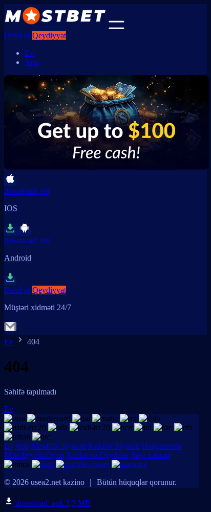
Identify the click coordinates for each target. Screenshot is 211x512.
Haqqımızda (161, 445)
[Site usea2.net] (55, 26)
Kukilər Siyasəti (114, 445)
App (32, 62)
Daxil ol (17, 35)
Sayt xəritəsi (151, 455)
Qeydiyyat (49, 35)
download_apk (52, 503)
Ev (29, 53)
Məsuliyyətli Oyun (34, 455)
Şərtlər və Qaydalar (98, 455)
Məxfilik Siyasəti (58, 445)
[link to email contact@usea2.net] (10, 329)
